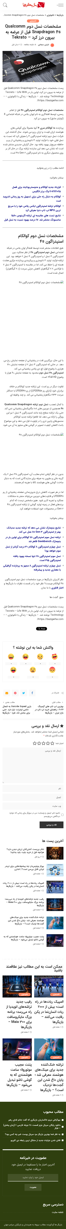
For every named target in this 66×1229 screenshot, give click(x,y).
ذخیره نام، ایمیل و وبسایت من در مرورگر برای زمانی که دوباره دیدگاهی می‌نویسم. (34, 814)
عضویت (33, 1187)
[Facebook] (32, 693)
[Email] (6, 693)
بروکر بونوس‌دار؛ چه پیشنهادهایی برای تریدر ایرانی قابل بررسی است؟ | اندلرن (24, 868)
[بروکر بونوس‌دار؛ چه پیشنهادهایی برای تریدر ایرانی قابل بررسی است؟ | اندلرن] (55, 870)
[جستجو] (6, 5)
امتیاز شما (59, 743)
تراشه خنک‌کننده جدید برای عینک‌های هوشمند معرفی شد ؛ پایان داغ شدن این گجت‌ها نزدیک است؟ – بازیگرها (26, 920)
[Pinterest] (15, 693)
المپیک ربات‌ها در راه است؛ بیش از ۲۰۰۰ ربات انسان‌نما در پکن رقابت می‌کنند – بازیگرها (23, 885)
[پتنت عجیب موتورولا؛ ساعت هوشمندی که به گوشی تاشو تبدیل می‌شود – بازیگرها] (55, 940)
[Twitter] (23, 693)
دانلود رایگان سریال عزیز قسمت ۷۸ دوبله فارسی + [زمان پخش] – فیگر (31, 1127)
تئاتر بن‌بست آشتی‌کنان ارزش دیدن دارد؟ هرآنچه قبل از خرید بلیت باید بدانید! (25, 851)
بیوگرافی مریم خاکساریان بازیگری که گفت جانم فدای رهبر (34, 1120)
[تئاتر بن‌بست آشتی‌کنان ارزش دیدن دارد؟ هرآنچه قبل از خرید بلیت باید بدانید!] (55, 853)
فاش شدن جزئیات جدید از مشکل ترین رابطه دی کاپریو (35, 1140)
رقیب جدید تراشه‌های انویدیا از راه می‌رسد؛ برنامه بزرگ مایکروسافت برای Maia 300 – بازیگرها (24, 902)
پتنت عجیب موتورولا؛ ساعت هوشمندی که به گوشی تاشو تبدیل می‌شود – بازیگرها (24, 938)
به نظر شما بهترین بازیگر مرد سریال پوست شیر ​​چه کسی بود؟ (32, 1134)
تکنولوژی (33, 21)
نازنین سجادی (43, 45)
